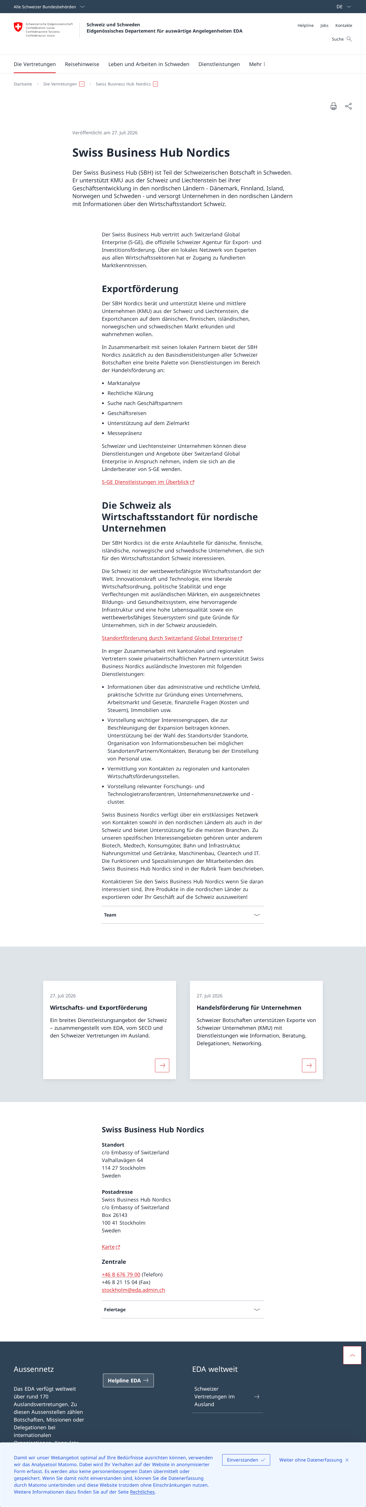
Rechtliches (142, 1492)
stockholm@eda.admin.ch (133, 1289)
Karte (108, 1246)
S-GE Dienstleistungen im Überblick (145, 481)
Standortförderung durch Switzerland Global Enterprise (169, 637)
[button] (34, 64)
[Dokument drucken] (333, 106)
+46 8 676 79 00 (121, 1274)
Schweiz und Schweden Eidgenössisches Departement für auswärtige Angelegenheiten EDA (164, 27)
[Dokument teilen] (348, 106)
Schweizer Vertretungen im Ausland (214, 1396)
